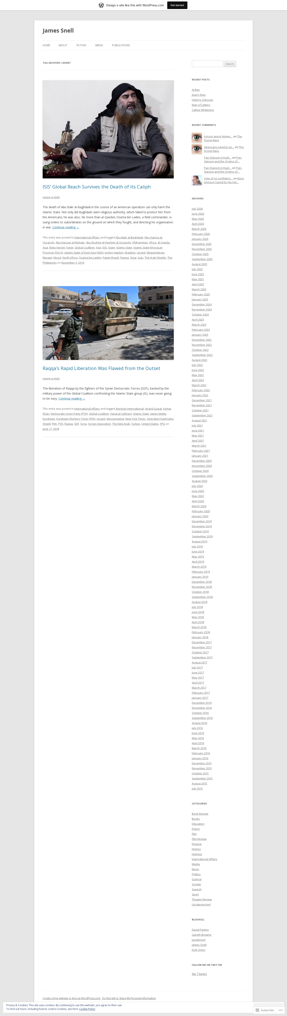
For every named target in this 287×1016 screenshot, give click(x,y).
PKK (54, 424)
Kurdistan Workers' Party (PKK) (75, 419)
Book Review (200, 814)
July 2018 (197, 607)
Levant (141, 252)
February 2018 (201, 632)
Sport (195, 894)
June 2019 (198, 551)
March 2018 (199, 627)
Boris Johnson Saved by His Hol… (224, 180)
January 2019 (200, 577)
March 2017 (199, 688)
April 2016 (198, 743)
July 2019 (197, 546)
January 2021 (200, 456)
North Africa (70, 257)
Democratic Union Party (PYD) (69, 414)
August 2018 (199, 602)
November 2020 (202, 466)
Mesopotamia (115, 419)
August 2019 (199, 541)
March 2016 (199, 748)
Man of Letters (201, 105)
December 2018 (202, 582)
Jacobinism (198, 940)
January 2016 (200, 758)
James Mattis (158, 414)
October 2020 (200, 471)
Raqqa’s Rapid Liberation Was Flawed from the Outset (101, 368)
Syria (83, 424)
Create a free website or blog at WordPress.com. (72, 998)
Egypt (69, 247)
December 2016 (202, 703)
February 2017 (201, 693)
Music (195, 869)
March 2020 (199, 506)
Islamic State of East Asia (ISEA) (83, 252)
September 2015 (202, 778)
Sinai (133, 257)
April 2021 (198, 440)
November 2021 (202, 405)
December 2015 (202, 763)
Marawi (47, 257)
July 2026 (197, 209)
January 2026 (200, 239)
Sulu (140, 257)
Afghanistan (140, 242)
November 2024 (202, 309)
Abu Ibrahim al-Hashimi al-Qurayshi (108, 242)
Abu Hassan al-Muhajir (70, 242)
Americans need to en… (219, 147)
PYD (60, 424)
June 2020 (198, 491)
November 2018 (202, 587)
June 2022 (198, 370)
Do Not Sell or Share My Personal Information (129, 998)
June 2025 (198, 274)
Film (194, 834)
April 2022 (198, 380)
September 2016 (202, 718)
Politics (196, 874)
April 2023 (198, 319)
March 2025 (199, 289)
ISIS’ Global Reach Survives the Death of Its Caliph (97, 186)
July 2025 (197, 269)
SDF (76, 424)
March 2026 (199, 229)
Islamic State (124, 247)
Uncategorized (201, 904)
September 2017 (202, 657)
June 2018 (198, 612)
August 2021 (199, 420)
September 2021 (202, 415)
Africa (152, 242)
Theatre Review (202, 899)
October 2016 (200, 713)
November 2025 (202, 249)
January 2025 (200, 299)
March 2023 (199, 324)
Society (196, 884)
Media (99, 45)
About (62, 45)
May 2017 (198, 677)
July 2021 (197, 425)
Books (196, 819)
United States (150, 424)
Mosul (57, 257)
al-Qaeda (164, 242)
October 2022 (200, 350)
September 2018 (202, 597)
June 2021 (198, 430)
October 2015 (200, 773)
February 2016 (201, 753)
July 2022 (197, 365)
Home (46, 45)
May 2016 (198, 738)
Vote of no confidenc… (218, 178)
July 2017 (197, 667)
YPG (162, 424)
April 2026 (198, 224)
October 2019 (200, 531)
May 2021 (198, 435)
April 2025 (198, 284)
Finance (197, 844)
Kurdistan (49, 419)
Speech (196, 889)
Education (198, 824)
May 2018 (198, 617)
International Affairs (87, 237)
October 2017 (200, 652)
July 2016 (197, 728)
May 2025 (198, 279)
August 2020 (199, 481)
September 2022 (202, 355)
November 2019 (202, 526)
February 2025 (201, 294)
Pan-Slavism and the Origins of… (223, 159)
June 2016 (198, 733)
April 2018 (198, 622)
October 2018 (200, 592)
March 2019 (199, 567)
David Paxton (200, 930)
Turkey (135, 424)
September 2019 (202, 536)
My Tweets (199, 974)
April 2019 (198, 561)
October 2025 (200, 254)
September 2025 (202, 259)
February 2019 (201, 572)
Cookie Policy (87, 1009)
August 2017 (199, 662)
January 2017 (200, 698)
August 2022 (199, 360)
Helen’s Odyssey (202, 100)
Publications (121, 45)
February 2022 (201, 390)
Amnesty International (130, 409)
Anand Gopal (153, 409)
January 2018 (200, 637)
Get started (177, 5)
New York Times (135, 419)
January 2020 (200, 516)
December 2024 (202, 304)
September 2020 (202, 476)
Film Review (199, 839)
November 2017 (202, 647)
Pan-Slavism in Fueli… (218, 157)
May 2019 (198, 556)
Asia (45, 247)
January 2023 (200, 335)
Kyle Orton (198, 950)
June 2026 (198, 214)
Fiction (81, 45)
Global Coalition (85, 247)
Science (197, 879)
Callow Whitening (203, 110)
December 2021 (202, 400)
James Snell (58, 30)
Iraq (98, 247)
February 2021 (201, 451)
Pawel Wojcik (111, 257)
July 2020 (197, 486)
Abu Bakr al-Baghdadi (129, 237)
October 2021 (200, 410)
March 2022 (199, 385)
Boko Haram (57, 247)
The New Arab (121, 424)
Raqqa (124, 257)
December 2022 (202, 340)
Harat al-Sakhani (121, 414)
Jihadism (130, 252)
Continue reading (65, 227)
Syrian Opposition (99, 424)
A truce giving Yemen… (218, 136)
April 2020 (198, 501)
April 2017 (198, 682)
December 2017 (202, 642)
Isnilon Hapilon (114, 252)
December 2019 (202, 521)
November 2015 (202, 768)
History (196, 849)
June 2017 (198, 672)
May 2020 (198, 496)
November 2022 (202, 345)
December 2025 (202, 244)
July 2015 (197, 788)
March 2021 (199, 445)
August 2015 (199, 783)
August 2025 (199, 264)
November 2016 (202, 708)
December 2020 (202, 461)
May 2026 (198, 219)
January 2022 (200, 395)
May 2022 (198, 375)
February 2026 (201, 234)
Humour (197, 854)
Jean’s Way (199, 95)
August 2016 (199, 723)
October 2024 (200, 314)
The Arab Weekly (155, 257)
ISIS (104, 247)
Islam (111, 247)
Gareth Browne (201, 935)
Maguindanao (156, 252)
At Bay (196, 90)
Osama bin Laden (90, 257)
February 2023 (201, 330)
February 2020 (201, 511)
